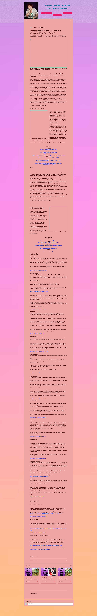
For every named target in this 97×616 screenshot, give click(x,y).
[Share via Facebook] (30, 556)
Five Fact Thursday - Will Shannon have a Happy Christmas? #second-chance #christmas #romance (48, 578)
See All (71, 565)
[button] (67, 13)
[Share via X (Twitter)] (32, 556)
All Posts (26, 20)
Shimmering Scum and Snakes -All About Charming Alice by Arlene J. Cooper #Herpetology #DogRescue (31, 578)
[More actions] (66, 27)
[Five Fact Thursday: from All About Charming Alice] (65, 572)
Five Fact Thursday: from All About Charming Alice (64, 578)
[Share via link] (37, 556)
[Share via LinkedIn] (35, 556)
